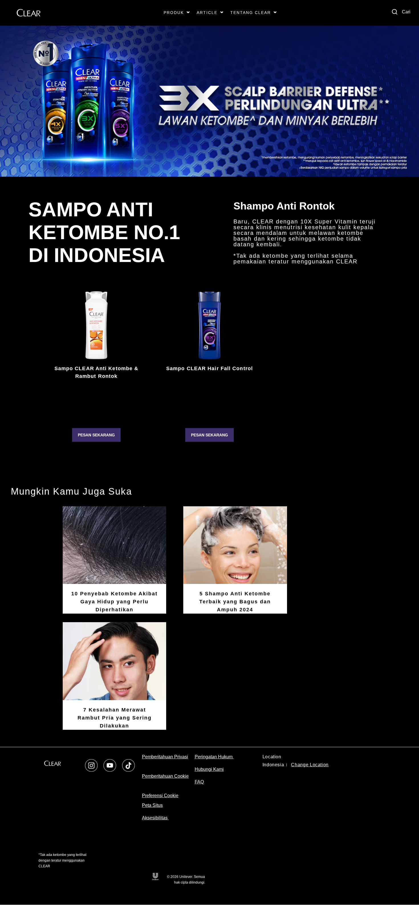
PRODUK (174, 12)
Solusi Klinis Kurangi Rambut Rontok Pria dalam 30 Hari (210, 396)
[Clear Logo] (28, 13)
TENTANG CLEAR (250, 12)
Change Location (310, 764)
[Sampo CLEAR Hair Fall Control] (209, 325)
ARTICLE (207, 12)
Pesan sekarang (96, 435)
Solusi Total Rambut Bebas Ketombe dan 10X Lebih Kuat (96, 396)
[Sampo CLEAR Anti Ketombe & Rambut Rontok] (96, 325)
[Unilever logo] (155, 876)
